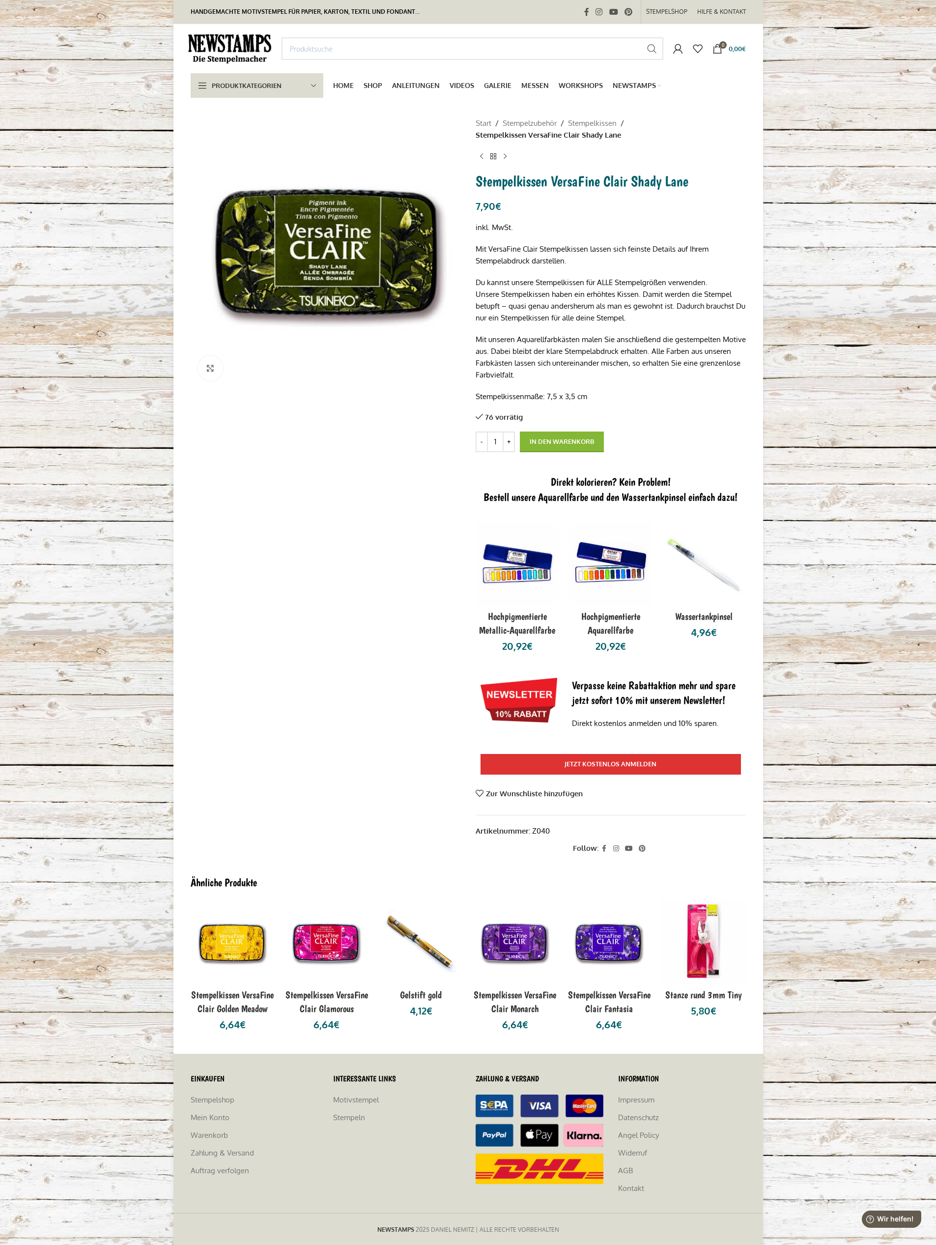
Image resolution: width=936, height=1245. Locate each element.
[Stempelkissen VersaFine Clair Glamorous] (326, 941)
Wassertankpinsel (704, 616)
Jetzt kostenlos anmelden (610, 764)
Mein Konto (210, 1117)
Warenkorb (209, 1135)
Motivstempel (356, 1099)
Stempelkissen (592, 123)
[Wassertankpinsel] (704, 564)
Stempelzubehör (530, 123)
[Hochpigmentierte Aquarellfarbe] (610, 564)
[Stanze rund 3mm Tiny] (703, 941)
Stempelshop (212, 1099)
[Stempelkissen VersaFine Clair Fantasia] (609, 941)
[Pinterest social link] (628, 11)
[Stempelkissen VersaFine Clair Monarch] (515, 941)
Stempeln (349, 1117)
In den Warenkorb (562, 441)
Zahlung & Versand (222, 1153)
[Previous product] (481, 157)
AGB (625, 1170)
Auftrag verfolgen (220, 1170)
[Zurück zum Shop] (493, 157)
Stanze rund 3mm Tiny (703, 995)
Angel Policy (638, 1135)
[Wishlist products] (698, 48)
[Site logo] (231, 48)
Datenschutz (638, 1117)
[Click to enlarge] (210, 368)
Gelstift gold (421, 995)
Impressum (636, 1099)
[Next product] (505, 157)
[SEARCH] (652, 48)
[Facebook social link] (587, 11)
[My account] (678, 48)
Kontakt (631, 1188)
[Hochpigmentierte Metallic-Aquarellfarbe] (517, 564)
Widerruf (632, 1153)
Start (483, 123)
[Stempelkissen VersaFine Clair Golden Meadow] (233, 941)
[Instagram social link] (599, 11)
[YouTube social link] (613, 11)
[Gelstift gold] (421, 941)
